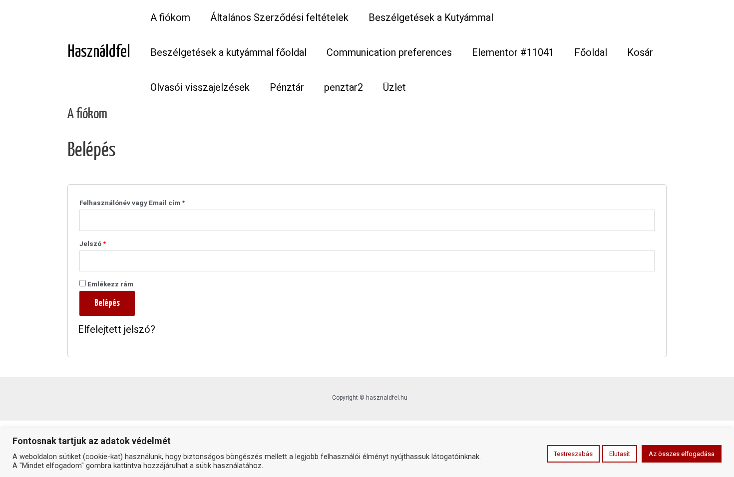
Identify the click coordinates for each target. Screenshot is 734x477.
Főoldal (590, 52)
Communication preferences (389, 52)
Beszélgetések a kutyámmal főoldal (228, 52)
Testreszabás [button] (573, 454)
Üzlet (394, 87)
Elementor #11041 (513, 52)
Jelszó (92, 243)
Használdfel (98, 52)
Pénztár (287, 87)
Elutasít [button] (619, 454)
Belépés (107, 303)
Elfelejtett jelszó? (116, 329)
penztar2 (343, 87)
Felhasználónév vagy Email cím (132, 203)
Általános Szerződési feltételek (279, 17)
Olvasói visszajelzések (200, 87)
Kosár (640, 52)
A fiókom (170, 17)
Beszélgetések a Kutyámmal (430, 17)
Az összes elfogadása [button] (682, 454)
